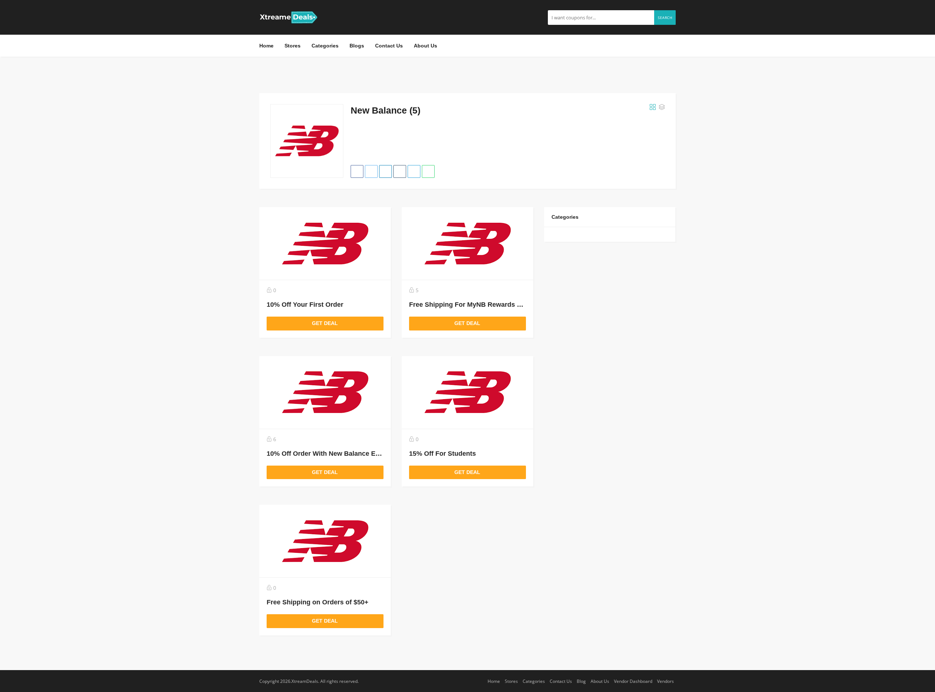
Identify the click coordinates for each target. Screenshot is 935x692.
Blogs (357, 46)
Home (266, 46)
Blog (581, 681)
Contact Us (389, 46)
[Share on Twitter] (371, 171)
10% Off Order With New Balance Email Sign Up (341, 453)
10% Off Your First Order (305, 304)
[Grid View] (653, 107)
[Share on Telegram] (414, 171)
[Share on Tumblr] (399, 171)
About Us (425, 46)
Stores (293, 46)
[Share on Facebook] (357, 171)
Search (665, 17)
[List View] (662, 107)
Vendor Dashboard (633, 681)
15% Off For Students (442, 453)
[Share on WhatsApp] (428, 171)
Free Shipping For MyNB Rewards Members (477, 304)
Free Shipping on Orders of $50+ (318, 602)
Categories (325, 46)
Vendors (665, 681)
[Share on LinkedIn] (385, 171)
